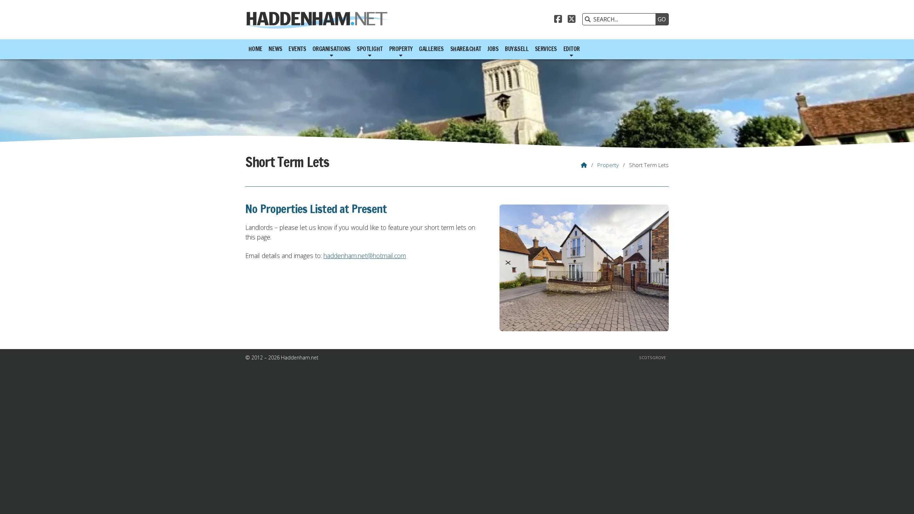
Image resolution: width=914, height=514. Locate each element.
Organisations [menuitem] (331, 49)
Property (608, 164)
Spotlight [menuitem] (370, 49)
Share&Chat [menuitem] (465, 49)
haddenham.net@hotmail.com (364, 255)
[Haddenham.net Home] (316, 19)
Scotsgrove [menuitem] (652, 357)
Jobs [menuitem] (492, 49)
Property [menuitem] (401, 49)
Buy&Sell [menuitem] (516, 49)
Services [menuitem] (546, 49)
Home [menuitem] (255, 49)
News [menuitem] (275, 49)
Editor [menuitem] (571, 49)
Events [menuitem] (297, 49)
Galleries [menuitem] (431, 49)
